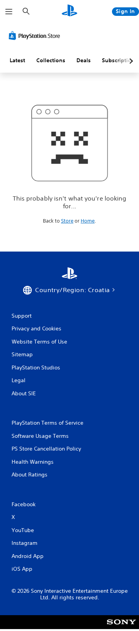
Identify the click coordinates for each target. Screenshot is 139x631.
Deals (83, 60)
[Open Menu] (8, 11)
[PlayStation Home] (69, 11)
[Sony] (121, 627)
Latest (17, 60)
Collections (50, 60)
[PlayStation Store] (36, 35)
